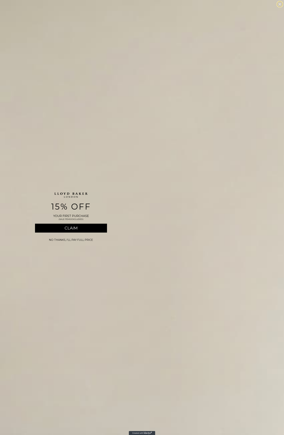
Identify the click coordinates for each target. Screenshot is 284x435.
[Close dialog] (280, 4)
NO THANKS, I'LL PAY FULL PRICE (71, 239)
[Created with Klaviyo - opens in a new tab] (142, 433)
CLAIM (71, 228)
